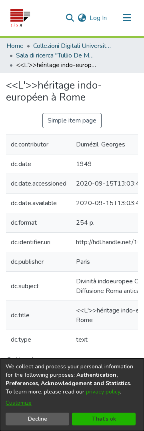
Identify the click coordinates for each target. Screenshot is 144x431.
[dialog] (72, 394)
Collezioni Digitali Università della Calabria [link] (73, 46)
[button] (20, 18)
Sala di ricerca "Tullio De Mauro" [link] (56, 55)
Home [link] (15, 46)
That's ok (104, 419)
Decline (37, 419)
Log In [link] (99, 18)
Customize (19, 403)
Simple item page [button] (72, 120)
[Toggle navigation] (127, 18)
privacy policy (103, 391)
